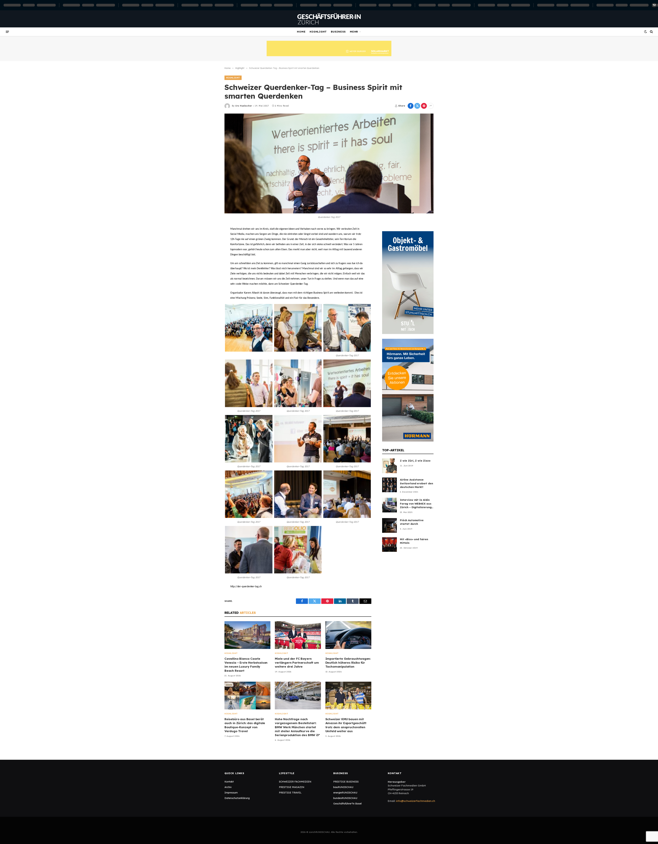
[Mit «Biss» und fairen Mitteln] (389, 544)
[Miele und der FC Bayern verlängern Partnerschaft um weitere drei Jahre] (298, 635)
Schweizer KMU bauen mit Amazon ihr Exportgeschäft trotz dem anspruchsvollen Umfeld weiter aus (345, 725)
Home (301, 31)
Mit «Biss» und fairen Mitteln (414, 541)
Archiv (228, 787)
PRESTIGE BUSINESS (346, 781)
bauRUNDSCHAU (343, 787)
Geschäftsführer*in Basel (347, 803)
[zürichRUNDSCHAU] (329, 18)
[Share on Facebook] (410, 106)
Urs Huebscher (243, 105)
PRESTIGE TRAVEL (290, 792)
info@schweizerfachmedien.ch (415, 801)
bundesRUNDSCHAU (345, 798)
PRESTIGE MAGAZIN (291, 787)
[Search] (651, 32)
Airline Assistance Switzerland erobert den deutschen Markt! (416, 483)
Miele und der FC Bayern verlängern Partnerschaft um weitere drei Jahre (297, 662)
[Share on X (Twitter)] (417, 106)
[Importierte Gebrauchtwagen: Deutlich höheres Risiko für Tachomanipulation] (348, 635)
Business (338, 31)
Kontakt (229, 781)
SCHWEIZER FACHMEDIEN (295, 781)
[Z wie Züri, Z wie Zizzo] (389, 465)
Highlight (318, 31)
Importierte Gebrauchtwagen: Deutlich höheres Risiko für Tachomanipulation (348, 662)
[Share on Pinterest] (424, 106)
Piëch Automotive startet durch (412, 522)
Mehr (354, 31)
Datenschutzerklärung (237, 798)
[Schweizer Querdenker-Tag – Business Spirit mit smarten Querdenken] (329, 164)
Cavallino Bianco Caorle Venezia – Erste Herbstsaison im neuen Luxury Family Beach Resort (245, 664)
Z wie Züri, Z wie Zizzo (415, 460)
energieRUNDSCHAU (345, 792)
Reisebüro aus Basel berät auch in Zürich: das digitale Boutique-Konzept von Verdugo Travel (244, 725)
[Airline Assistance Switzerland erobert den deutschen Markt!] (389, 484)
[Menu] (7, 31)
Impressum (231, 792)
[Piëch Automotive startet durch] (389, 525)
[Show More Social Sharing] (431, 106)
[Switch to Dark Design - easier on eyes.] (645, 31)
